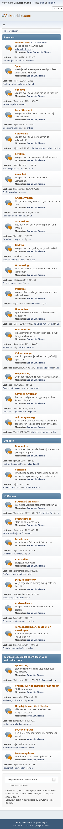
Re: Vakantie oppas (44, 367)
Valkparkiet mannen (41, 432)
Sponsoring (21, 665)
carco (23, 104)
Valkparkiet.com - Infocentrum (22, 779)
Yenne (31, 60)
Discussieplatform (25, 579)
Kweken (20, 153)
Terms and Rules (28, 822)
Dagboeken (22, 446)
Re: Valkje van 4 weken (44, 323)
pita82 (33, 411)
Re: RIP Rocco (9, 347)
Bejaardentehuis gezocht (14, 388)
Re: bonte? (36, 303)
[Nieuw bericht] (8, 47)
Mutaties (20, 288)
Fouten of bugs (24, 729)
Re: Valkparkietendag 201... (15, 648)
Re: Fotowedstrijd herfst (13, 533)
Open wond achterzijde (13, 128)
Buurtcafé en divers (27, 501)
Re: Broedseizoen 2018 (13, 464)
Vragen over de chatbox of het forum (37, 685)
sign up (51, 2)
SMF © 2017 (30, 826)
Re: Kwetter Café (46, 513)
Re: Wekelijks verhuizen (13, 597)
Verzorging (21, 133)
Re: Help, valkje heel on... (14, 84)
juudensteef (33, 388)
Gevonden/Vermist (26, 393)
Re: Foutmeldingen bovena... (15, 747)
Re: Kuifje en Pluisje (11, 487)
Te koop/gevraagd (25, 417)
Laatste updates (24, 753)
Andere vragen (24, 197)
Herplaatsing (22, 373)
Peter (29, 52)
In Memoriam (23, 329)
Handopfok (21, 309)
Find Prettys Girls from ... (14, 700)
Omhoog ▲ (42, 822)
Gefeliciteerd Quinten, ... (14, 553)
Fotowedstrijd (23, 518)
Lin (41, 52)
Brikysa (30, 128)
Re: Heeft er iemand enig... (15, 215)
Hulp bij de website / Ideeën (31, 706)
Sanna (36, 52)
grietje (28, 724)
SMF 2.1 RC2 (18, 826)
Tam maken (22, 221)
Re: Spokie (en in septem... (14, 574)
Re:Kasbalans (45, 680)
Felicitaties (21, 539)
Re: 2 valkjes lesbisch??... (14, 168)
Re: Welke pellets (10, 104)
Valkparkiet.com (39, 42)
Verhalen (20, 469)
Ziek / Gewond (23, 110)
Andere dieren (23, 603)
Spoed (18, 66)
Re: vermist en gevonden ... (15, 768)
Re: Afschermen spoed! (13, 283)
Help (18, 822)
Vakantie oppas (24, 353)
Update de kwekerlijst (12, 724)
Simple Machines (43, 826)
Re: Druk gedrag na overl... (15, 259)
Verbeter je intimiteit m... (14, 60)
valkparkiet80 (33, 464)
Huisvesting (22, 265)
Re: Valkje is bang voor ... (14, 239)
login (42, 2)
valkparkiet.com (23, 49)
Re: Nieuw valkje (10, 192)
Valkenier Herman (26, 347)
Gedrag (19, 244)
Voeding (20, 89)
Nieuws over (23, 42)
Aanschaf (20, 174)
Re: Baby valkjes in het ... (43, 148)
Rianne (47, 52)
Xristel (31, 84)
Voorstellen (22, 559)
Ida (57, 367)
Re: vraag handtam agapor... (15, 621)
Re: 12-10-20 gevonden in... (15, 411)
